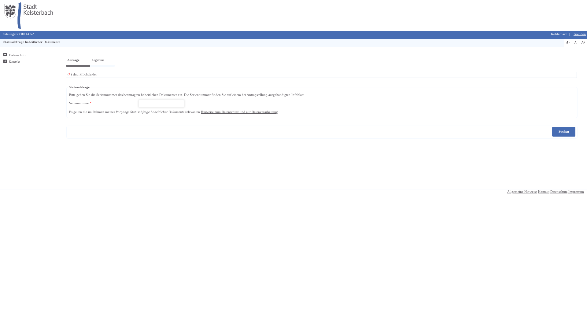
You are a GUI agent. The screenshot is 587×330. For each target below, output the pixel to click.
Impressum (576, 191)
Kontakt (14, 62)
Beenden (580, 34)
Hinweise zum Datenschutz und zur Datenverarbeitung (239, 112)
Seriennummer (80, 103)
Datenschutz (17, 55)
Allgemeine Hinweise (522, 191)
